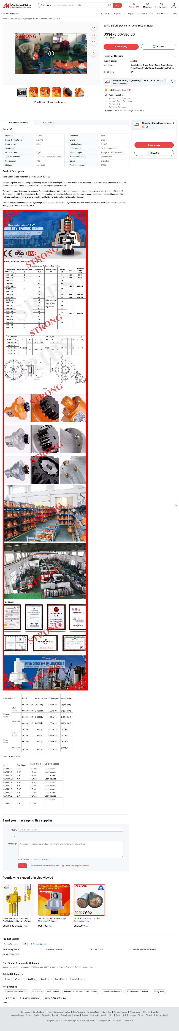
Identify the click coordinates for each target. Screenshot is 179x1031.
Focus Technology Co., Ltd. (72, 1021)
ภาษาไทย (132, 1015)
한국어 (110, 1015)
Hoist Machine (53, 991)
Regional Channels (120, 1012)
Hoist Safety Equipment (29, 998)
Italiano (76, 1015)
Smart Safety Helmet (11, 949)
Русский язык (66, 1015)
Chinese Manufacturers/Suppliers (58, 1012)
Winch (17, 979)
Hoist (58, 19)
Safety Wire (37, 991)
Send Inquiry (121, 46)
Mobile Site (146, 1012)
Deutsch (85, 1015)
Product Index (135, 1012)
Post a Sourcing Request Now (75, 865)
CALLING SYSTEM (97, 949)
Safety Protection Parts (112, 991)
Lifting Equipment (46, 19)
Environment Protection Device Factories (80, 991)
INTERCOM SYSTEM (54, 949)
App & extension (144, 13)
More (5, 1002)
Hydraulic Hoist (76, 979)
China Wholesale (79, 1012)
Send (22, 865)
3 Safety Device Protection (137, 991)
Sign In (108, 110)
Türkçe (140, 1015)
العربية (103, 1015)
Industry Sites (106, 1012)
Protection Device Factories (16, 991)
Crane (7, 979)
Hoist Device (10, 998)
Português (46, 1015)
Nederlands (94, 1015)
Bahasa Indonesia (162, 1015)
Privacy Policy (128, 1021)
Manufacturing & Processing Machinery (24, 19)
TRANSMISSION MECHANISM (145, 949)
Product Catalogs (39, 944)
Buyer (116, 13)
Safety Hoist (159, 991)
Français (55, 1015)
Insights (156, 1012)
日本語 (118, 1015)
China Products (38, 1012)
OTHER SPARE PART (11, 954)
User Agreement (104, 1021)
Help (129, 13)
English (28, 1015)
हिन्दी (124, 1015)
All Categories (11, 13)
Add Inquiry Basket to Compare (51, 102)
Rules (174, 13)
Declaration (117, 1021)
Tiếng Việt (149, 1015)
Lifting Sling (30, 979)
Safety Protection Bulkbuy (55, 998)
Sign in (173, 7)
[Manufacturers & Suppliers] (17, 5)
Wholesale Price (93, 1012)
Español (36, 1015)
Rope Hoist (45, 979)
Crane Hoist (60, 979)
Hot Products (25, 1012)
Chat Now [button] (160, 46)
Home (5, 19)
